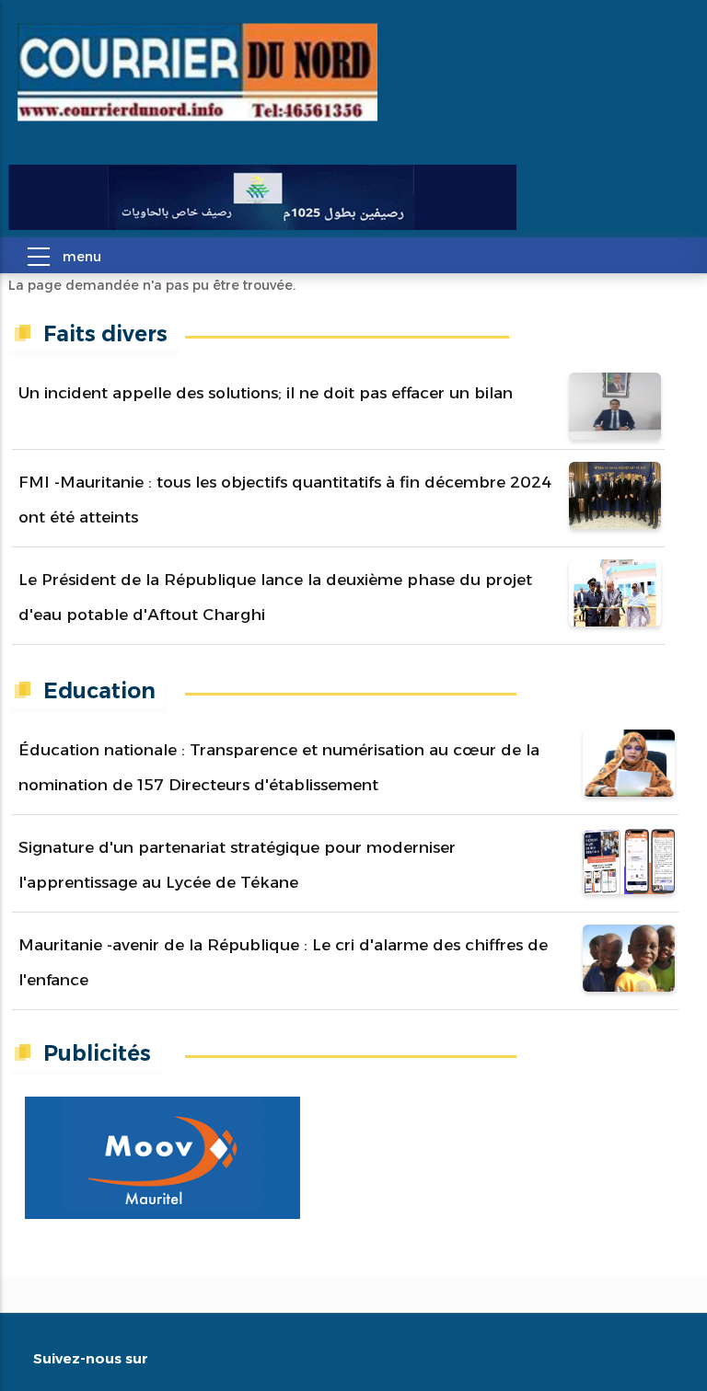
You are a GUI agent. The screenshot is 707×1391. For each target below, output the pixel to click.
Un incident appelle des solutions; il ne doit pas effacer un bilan (265, 393)
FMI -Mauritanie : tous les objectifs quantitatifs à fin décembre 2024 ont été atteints (284, 499)
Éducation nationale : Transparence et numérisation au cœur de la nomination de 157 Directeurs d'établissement (278, 767)
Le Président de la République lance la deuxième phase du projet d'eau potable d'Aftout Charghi (275, 597)
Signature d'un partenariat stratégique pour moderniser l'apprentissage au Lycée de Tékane (237, 864)
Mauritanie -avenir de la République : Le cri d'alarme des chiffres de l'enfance (283, 962)
